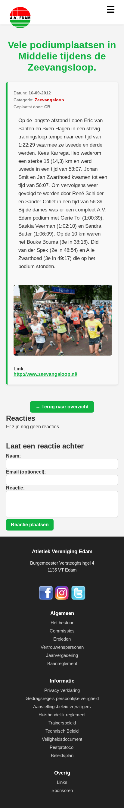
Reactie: (15, 487)
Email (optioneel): (26, 471)
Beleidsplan (62, 755)
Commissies (62, 630)
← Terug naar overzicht (62, 406)
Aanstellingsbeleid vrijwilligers (62, 706)
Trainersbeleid (62, 722)
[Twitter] (78, 598)
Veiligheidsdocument (62, 739)
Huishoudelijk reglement (62, 714)
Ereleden (62, 639)
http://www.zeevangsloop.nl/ (45, 374)
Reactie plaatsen (30, 524)
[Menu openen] (110, 10)
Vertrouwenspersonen (62, 647)
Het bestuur (62, 622)
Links (62, 782)
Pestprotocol (62, 747)
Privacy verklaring (62, 690)
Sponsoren (62, 790)
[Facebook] (46, 598)
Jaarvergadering (62, 655)
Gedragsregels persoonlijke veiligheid (62, 698)
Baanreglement (62, 663)
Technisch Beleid (62, 731)
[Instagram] (62, 598)
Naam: (13, 455)
